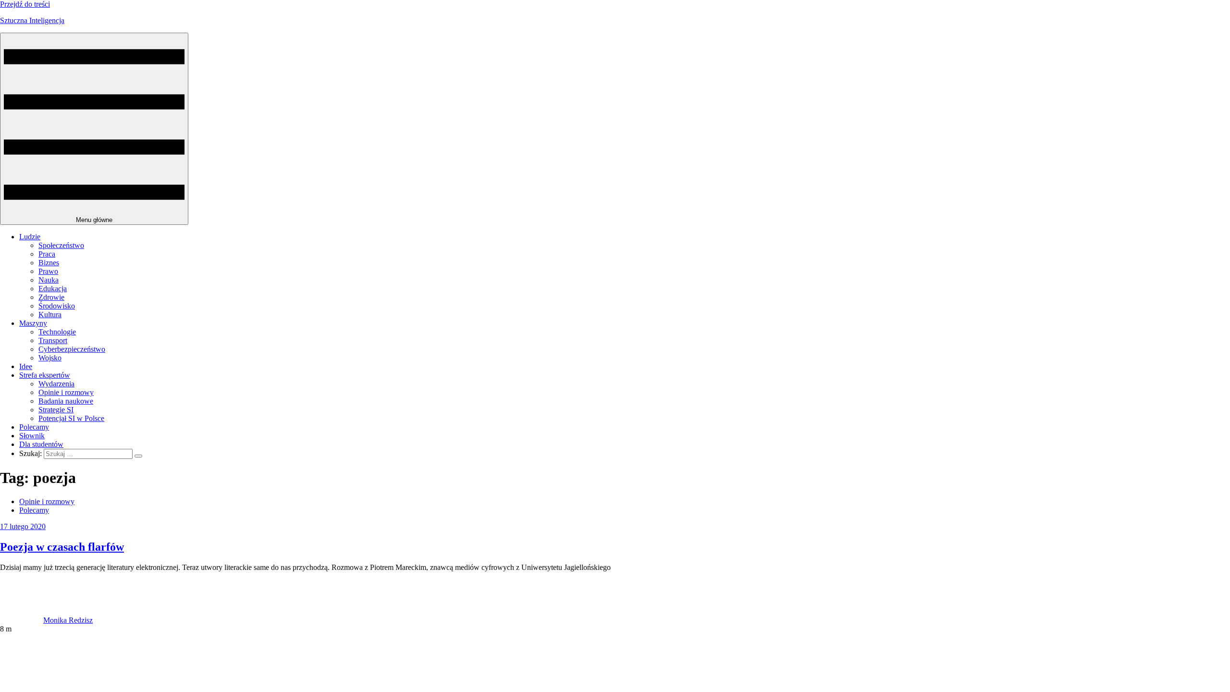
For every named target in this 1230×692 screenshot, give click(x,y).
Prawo (48, 271)
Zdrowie (51, 297)
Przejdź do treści (25, 4)
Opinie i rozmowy (66, 392)
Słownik (32, 436)
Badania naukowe (65, 401)
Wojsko (50, 358)
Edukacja (52, 288)
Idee (25, 366)
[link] (21, 620)
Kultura (50, 314)
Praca (46, 254)
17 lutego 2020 (23, 526)
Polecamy (34, 427)
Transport (52, 340)
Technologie (57, 332)
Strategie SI (56, 410)
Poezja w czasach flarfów (62, 547)
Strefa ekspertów (44, 375)
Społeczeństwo (61, 245)
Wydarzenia (56, 384)
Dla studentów (41, 444)
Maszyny (33, 323)
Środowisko (56, 306)
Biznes (48, 263)
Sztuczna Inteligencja (32, 20)
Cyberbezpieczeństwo (71, 349)
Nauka (48, 280)
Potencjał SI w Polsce (71, 418)
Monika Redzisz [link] (68, 620)
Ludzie (29, 237)
